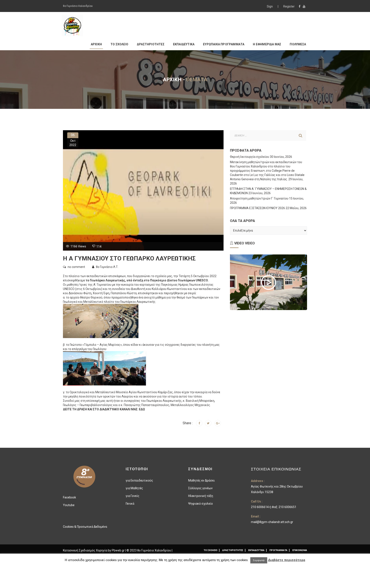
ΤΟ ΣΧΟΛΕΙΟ (119, 44)
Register (289, 6)
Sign (270, 6)
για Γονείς (132, 496)
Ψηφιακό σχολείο (200, 503)
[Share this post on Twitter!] (208, 423)
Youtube (69, 505)
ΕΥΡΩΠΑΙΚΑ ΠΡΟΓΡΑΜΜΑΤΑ (223, 44)
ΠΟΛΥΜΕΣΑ (298, 44)
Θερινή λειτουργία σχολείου (249, 156)
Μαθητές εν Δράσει (201, 480)
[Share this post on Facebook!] (199, 423)
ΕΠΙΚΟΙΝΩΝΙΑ (299, 550)
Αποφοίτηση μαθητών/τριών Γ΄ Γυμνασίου (259, 198)
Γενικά (130, 503)
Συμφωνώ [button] (259, 560)
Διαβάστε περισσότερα (286, 560)
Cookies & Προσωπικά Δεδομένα (85, 526)
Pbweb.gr (118, 550)
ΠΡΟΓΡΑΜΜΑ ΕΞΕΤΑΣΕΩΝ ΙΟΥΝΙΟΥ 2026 (257, 208)
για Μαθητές (134, 488)
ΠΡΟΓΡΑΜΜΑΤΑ (278, 550)
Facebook (69, 497)
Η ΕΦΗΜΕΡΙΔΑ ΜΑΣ (267, 44)
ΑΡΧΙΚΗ (96, 44)
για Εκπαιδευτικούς (139, 480)
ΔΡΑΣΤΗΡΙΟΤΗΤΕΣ (150, 44)
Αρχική (172, 80)
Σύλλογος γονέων (200, 488)
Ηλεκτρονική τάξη (200, 496)
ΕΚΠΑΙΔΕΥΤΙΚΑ (183, 44)
